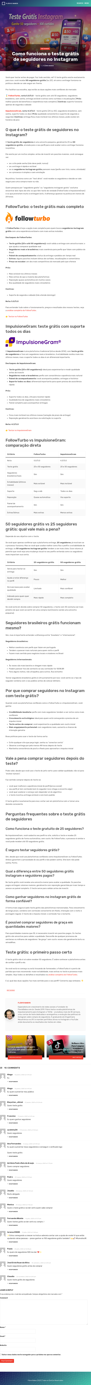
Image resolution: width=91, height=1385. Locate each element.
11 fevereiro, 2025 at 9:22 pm (29, 1130)
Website (3, 1345)
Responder (13, 1081)
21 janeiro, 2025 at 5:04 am (33, 1102)
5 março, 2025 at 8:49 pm (31, 1144)
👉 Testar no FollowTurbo (17, 316)
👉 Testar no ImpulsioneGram (19, 430)
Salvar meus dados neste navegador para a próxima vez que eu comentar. (31, 1355)
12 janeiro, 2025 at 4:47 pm (23, 1075)
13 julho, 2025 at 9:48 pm (30, 1232)
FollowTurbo (14, 96)
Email (2, 1336)
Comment (4, 1298)
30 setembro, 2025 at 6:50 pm (41, 1263)
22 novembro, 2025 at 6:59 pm (26, 1276)
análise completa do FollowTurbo (21, 310)
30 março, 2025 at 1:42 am (24, 1191)
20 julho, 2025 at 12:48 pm (23, 1249)
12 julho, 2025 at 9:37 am (33, 1218)
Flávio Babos (48, 65)
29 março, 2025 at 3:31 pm (23, 1177)
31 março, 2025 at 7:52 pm (24, 1205)
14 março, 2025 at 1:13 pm (44, 1163)
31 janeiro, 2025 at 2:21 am (26, 1116)
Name (3, 1327)
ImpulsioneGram (13, 111)
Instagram (45, 48)
